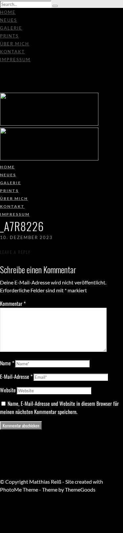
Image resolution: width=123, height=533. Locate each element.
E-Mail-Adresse (16, 376)
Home (8, 12)
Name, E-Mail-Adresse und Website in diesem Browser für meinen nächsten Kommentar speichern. (59, 408)
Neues (8, 20)
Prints (9, 35)
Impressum (15, 59)
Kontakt (12, 51)
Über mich (14, 43)
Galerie (11, 28)
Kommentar (13, 303)
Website (8, 390)
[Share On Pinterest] (1, 521)
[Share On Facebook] (1, 505)
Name (7, 363)
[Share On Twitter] (1, 513)
